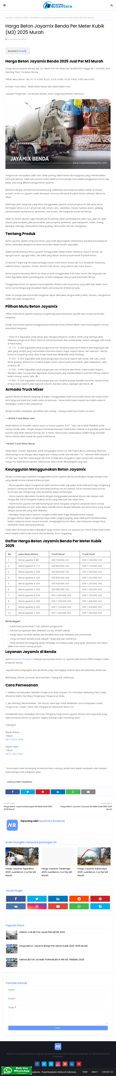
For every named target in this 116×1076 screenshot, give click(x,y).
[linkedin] (58, 899)
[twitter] (37, 899)
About (95, 1072)
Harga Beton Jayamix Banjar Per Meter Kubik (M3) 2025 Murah (53, 945)
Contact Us (107, 1072)
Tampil (21, 50)
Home (84, 1072)
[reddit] (79, 899)
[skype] (100, 906)
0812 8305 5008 (14, 739)
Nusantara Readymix (17, 39)
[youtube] (58, 906)
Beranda (9, 17)
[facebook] (16, 899)
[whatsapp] (79, 906)
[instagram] (37, 906)
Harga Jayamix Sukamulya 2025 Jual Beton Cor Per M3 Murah (92, 872)
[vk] (16, 906)
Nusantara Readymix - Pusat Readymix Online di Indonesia (48, 1072)
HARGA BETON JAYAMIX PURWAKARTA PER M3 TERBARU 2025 (51, 959)
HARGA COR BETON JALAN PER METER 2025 (42, 932)
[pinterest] (100, 899)
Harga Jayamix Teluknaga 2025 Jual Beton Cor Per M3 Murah (57, 872)
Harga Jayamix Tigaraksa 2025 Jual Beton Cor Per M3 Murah (20, 872)
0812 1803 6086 (14, 753)
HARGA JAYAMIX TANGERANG (26, 17)
